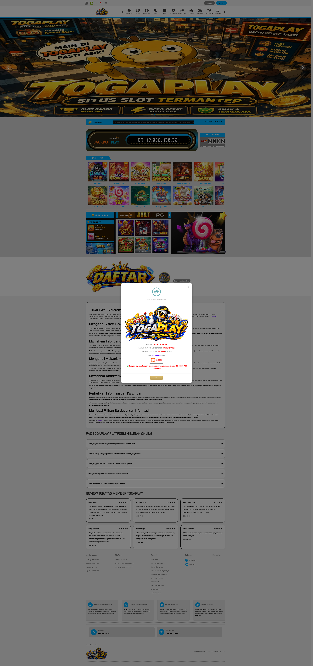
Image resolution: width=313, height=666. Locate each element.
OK (156, 378)
